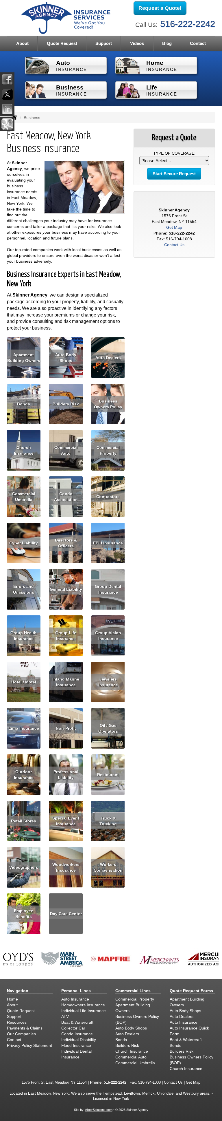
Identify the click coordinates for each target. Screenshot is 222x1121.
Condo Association (66, 496)
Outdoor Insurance (24, 774)
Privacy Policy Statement (29, 1045)
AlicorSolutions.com (98, 1109)
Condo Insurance (77, 1034)
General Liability (66, 589)
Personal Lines (76, 990)
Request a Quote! (160, 8)
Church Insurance (24, 450)
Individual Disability (78, 1039)
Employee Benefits (23, 913)
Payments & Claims (24, 1028)
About (12, 1005)
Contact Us (174, 244)
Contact (198, 43)
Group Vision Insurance (108, 635)
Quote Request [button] (62, 43)
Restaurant (108, 774)
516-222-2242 (187, 24)
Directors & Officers (66, 543)
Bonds (23, 404)
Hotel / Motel (23, 682)
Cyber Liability (23, 543)
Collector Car (73, 1028)
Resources (17, 1022)
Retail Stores (23, 821)
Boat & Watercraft (77, 1022)
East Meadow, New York (48, 1093)
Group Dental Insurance (108, 589)
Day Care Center (66, 913)
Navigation (17, 990)
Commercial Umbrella (23, 496)
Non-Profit (66, 728)
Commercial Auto (65, 450)
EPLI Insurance (108, 543)
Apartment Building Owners (23, 357)
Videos (137, 43)
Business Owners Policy (108, 404)
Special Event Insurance (65, 821)
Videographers (23, 867)
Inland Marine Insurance (65, 682)
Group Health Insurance (23, 635)
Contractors (108, 496)
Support (14, 1016)
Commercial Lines (133, 990)
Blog (167, 43)
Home (12, 999)
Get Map (174, 227)
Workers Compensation (108, 867)
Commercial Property (108, 450)
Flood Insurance (76, 1045)
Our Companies (21, 1034)
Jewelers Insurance (108, 682)
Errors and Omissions (23, 589)
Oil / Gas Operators (108, 728)
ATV (65, 1016)
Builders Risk (66, 404)
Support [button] (103, 43)
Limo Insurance (23, 728)
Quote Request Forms (191, 990)
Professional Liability (65, 774)
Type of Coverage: (174, 153)
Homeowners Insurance (83, 1005)
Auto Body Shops (65, 357)
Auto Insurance (75, 999)
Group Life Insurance (65, 635)
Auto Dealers (108, 357)
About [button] (22, 43)
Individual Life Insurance (83, 1010)
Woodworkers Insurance (65, 867)
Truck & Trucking (108, 821)
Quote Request (21, 1010)
